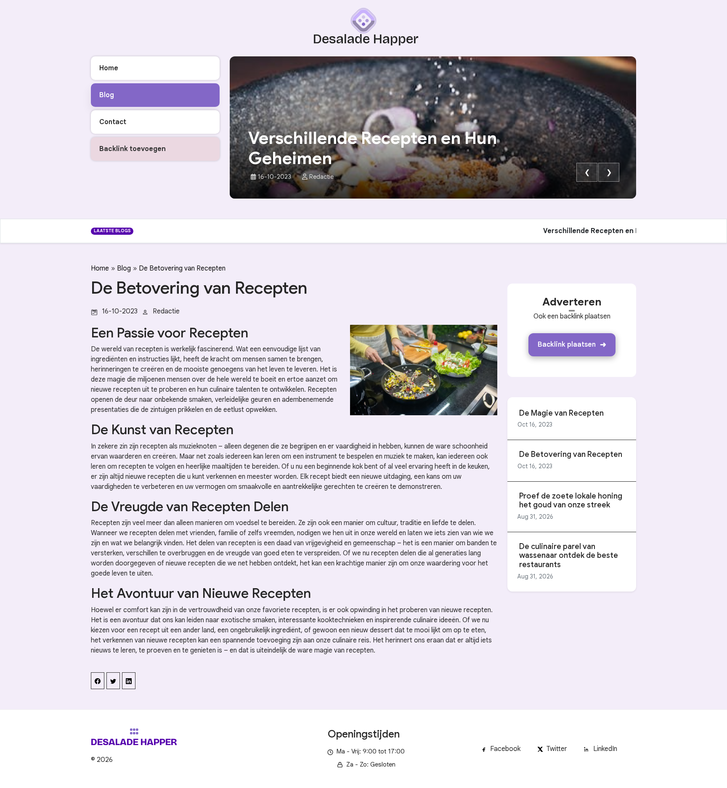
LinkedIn (605, 749)
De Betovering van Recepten (182, 268)
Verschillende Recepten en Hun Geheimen (372, 148)
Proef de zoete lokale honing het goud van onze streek (570, 501)
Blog (124, 268)
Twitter (557, 749)
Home (100, 268)
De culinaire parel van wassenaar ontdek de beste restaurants (568, 555)
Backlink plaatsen (567, 344)
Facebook (505, 749)
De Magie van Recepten (561, 413)
